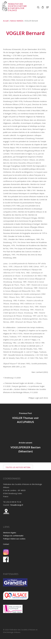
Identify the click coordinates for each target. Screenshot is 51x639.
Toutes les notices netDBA (18, 467)
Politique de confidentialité (13, 536)
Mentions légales (9, 532)
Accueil (5, 21)
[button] (47, 7)
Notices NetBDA (16, 21)
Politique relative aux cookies (14, 539)
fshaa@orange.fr (16, 505)
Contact (6, 544)
